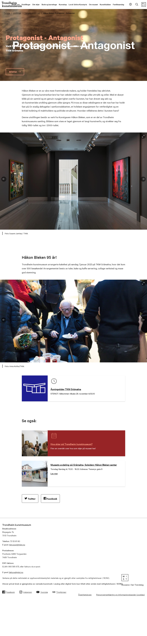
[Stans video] (143, 77)
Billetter (13, 71)
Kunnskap (63, 4)
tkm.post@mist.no (17, 544)
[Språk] (130, 4)
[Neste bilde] (143, 179)
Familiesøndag (118, 4)
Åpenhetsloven (85, 594)
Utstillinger (26, 4)
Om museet (93, 4)
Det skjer (36, 4)
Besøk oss (16, 4)
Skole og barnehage (49, 4)
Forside (7, 13)
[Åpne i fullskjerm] (143, 136)
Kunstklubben (105, 4)
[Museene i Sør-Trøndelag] (144, 5)
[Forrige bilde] (3, 179)
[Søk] (137, 5)
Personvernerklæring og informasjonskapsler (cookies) (120, 594)
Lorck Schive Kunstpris (78, 4)
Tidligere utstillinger (32, 13)
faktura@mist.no (16, 572)
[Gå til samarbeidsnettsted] (132, 577)
